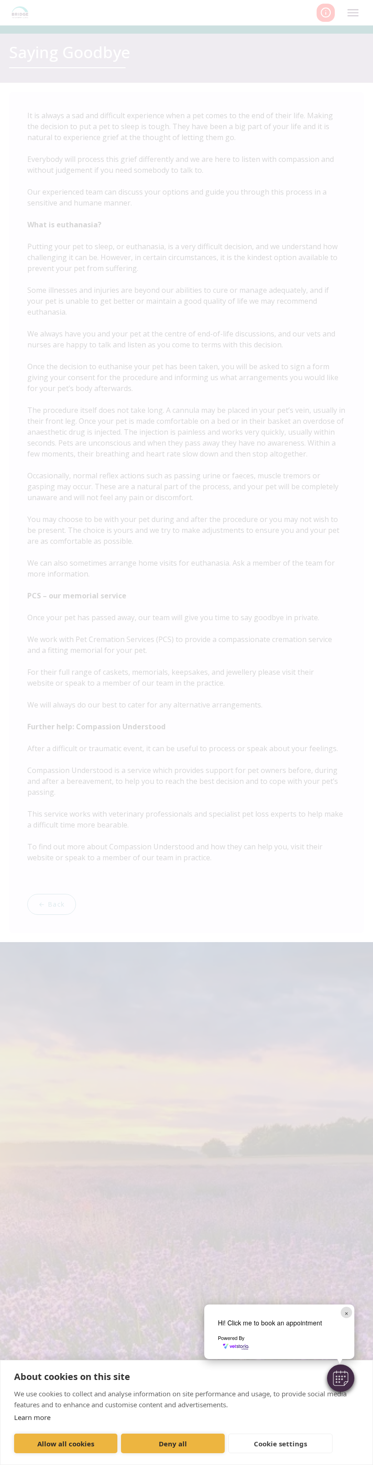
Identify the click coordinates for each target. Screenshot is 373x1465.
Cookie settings (280, 1443)
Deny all (173, 1443)
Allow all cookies (65, 1443)
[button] (340, 1378)
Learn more (32, 1417)
